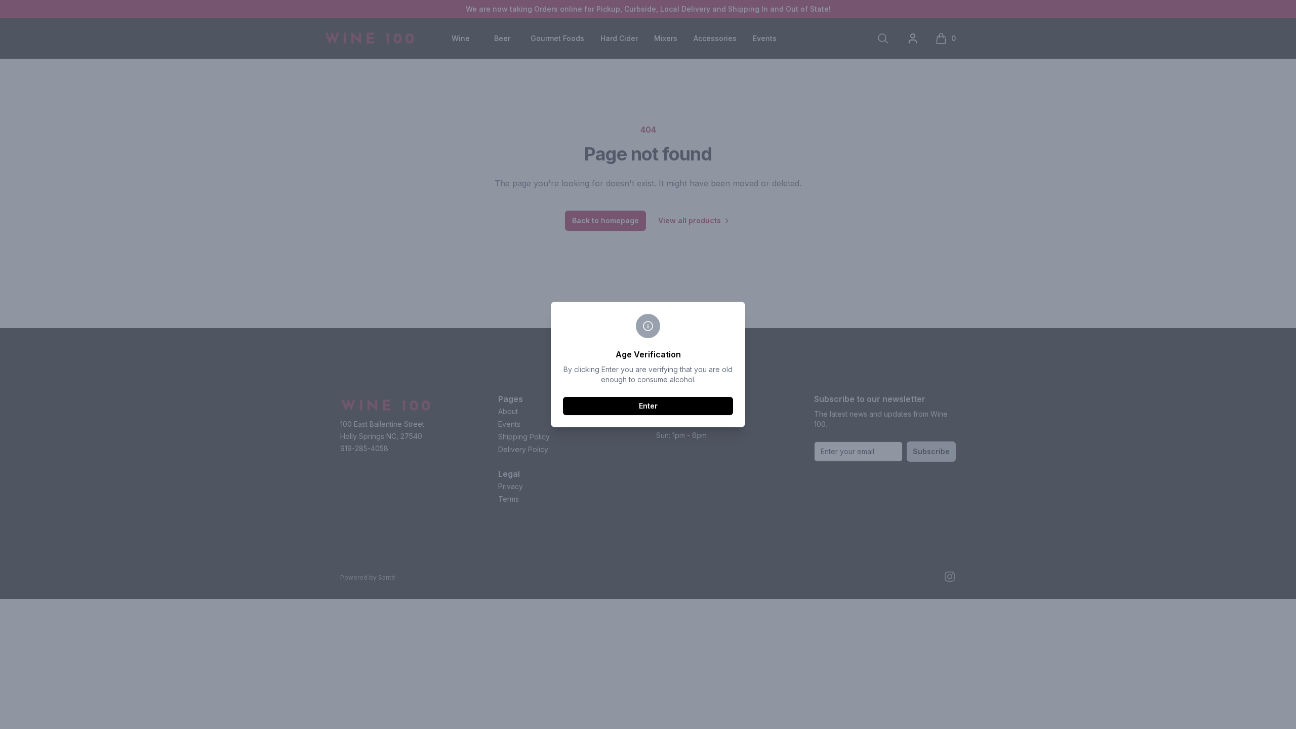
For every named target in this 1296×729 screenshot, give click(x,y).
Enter (648, 405)
